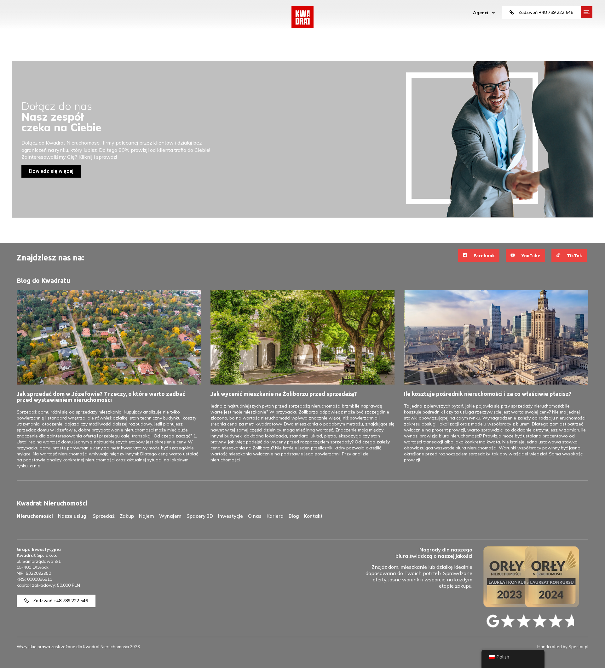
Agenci (480, 12)
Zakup (127, 516)
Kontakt (313, 516)
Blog (294, 516)
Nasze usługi (73, 516)
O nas (255, 516)
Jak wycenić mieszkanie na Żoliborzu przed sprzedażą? (283, 394)
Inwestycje (230, 516)
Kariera (275, 516)
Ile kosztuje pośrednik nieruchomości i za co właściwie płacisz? (487, 394)
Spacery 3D (200, 516)
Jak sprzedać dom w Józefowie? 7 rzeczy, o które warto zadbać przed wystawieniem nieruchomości (101, 397)
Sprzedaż (104, 516)
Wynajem (170, 516)
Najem (146, 516)
